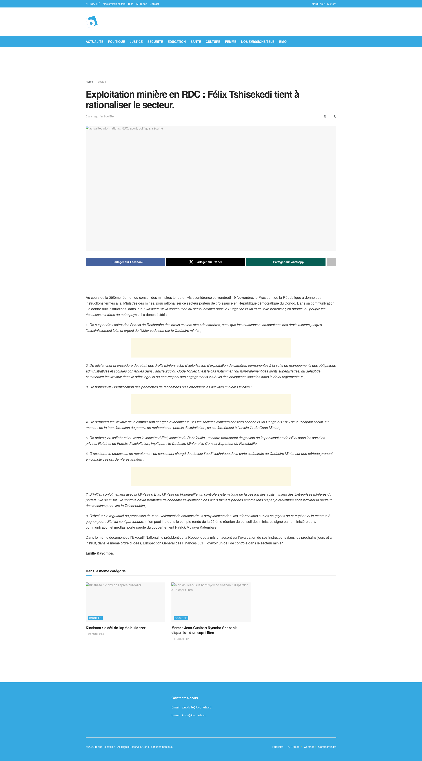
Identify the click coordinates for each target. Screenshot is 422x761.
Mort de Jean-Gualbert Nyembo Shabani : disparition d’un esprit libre (204, 630)
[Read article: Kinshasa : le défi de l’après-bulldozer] (125, 602)
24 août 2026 (96, 633)
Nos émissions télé (114, 3)
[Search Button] (334, 41)
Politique (116, 41)
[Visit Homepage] (92, 22)
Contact (154, 3)
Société (102, 81)
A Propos (141, 3)
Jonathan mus (164, 746)
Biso (130, 3)
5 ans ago (92, 116)
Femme (230, 41)
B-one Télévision (105, 746)
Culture (213, 41)
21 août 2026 (181, 639)
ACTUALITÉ (93, 3)
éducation (177, 41)
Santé (196, 41)
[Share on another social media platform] (331, 262)
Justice (136, 41)
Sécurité (155, 41)
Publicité (277, 747)
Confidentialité (327, 747)
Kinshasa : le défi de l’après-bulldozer (116, 627)
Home (89, 81)
